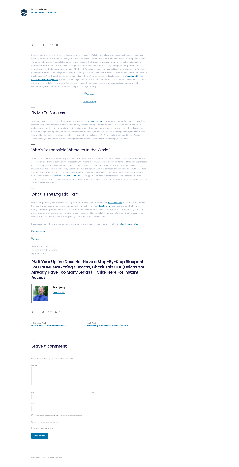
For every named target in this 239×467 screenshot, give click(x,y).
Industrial (60, 312)
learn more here (115, 202)
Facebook (125, 224)
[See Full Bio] (66, 292)
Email (93, 392)
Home (34, 12)
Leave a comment (64, 45)
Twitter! (135, 224)
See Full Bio (59, 292)
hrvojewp (36, 45)
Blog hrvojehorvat (39, 9)
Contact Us (51, 12)
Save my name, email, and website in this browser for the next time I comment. (58, 415)
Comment (34, 365)
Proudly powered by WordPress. (52, 457)
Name (33, 392)
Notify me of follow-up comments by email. (46, 422)
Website (33, 404)
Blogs (41, 12)
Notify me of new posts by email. (43, 428)
